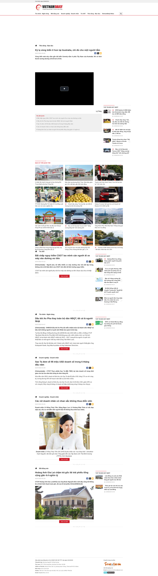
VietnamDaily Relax (108, 13)
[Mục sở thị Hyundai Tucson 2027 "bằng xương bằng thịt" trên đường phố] (107, 150)
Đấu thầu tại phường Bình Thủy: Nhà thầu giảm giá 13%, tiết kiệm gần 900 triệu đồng (79, 183)
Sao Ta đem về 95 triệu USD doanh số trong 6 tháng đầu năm (55, 124)
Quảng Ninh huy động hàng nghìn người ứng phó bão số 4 (112, 260)
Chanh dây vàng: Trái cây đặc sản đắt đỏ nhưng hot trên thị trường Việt (120, 121)
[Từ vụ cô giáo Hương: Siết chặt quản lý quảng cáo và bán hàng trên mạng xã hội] (99, 270)
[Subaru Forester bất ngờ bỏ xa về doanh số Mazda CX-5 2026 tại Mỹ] (109, 194)
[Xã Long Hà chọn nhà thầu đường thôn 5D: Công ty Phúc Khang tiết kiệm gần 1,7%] (79, 238)
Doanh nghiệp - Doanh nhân (70, 13)
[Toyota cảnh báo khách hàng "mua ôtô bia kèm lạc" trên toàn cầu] (109, 173)
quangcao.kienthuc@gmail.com (115, 570)
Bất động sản (55, 13)
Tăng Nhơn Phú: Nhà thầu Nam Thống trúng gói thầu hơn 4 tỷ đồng (109, 226)
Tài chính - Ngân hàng (42, 13)
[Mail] (100, 53)
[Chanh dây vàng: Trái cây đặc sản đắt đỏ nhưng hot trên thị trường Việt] (107, 121)
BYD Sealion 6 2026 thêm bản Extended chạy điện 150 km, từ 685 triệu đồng (121, 112)
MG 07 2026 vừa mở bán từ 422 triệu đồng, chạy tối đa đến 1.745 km (121, 131)
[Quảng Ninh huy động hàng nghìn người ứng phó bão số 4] (99, 260)
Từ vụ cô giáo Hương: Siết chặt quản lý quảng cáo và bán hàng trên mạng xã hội (113, 270)
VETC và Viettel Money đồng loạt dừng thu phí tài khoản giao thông (113, 323)
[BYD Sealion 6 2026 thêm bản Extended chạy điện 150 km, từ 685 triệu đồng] (107, 111)
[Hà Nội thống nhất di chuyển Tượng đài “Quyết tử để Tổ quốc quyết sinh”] (99, 289)
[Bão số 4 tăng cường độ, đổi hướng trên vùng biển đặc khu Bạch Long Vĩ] (99, 280)
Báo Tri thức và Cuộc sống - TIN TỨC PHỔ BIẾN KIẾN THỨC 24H (49, 7)
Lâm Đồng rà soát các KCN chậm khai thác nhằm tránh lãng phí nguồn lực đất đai (113, 477)
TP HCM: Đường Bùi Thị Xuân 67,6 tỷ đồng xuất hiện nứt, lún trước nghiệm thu (49, 205)
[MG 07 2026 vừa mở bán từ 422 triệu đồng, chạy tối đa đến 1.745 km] (107, 131)
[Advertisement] (79, 29)
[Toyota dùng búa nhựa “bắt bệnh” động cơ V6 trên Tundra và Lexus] (107, 140)
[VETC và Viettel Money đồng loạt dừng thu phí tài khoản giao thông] (99, 323)
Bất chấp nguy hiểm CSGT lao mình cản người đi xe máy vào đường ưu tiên (59, 118)
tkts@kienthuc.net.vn (44, 572)
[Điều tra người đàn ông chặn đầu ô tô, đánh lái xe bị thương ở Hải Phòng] (99, 299)
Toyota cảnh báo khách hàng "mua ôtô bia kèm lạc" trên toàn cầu (108, 183)
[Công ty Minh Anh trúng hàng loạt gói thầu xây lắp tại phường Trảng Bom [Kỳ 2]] (49, 238)
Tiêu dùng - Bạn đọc (93, 13)
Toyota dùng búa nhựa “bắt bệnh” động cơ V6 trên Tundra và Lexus (121, 141)
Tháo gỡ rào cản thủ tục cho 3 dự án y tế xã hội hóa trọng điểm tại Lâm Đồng (113, 487)
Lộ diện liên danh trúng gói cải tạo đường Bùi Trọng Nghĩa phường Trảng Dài (48, 183)
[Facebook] (95, 53)
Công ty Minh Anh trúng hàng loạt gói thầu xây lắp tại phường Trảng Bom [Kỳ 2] (48, 248)
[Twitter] (98, 53)
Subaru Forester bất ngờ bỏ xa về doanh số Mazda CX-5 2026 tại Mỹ (107, 205)
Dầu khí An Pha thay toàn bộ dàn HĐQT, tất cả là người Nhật (54, 121)
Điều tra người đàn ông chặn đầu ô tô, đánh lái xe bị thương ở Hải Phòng (113, 300)
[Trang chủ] (36, 46)
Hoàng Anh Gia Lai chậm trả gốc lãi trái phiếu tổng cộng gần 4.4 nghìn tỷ (58, 129)
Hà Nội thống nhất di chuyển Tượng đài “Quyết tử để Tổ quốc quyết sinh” (113, 290)
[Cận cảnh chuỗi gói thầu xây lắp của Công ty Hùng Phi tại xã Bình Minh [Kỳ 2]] (49, 216)
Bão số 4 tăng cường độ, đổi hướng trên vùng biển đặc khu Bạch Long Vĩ (112, 280)
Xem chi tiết (64, 276)
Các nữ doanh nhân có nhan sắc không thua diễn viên (53, 126)
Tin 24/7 (83, 13)
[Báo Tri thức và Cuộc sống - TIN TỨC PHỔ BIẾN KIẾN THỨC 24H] (113, 564)
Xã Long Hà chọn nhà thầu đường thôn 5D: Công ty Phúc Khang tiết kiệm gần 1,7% (77, 248)
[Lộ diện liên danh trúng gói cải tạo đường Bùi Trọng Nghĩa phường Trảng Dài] (49, 173)
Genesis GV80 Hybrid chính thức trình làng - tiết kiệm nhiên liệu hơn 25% (109, 248)
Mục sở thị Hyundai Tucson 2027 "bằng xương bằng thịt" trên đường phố (120, 151)
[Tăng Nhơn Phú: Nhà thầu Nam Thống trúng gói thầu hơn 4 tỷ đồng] (109, 216)
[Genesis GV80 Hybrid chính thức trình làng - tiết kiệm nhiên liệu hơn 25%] (109, 238)
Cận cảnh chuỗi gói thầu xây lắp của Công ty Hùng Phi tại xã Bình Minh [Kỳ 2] (48, 226)
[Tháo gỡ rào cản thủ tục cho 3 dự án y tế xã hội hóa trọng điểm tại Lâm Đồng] (99, 487)
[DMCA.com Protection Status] (109, 572)
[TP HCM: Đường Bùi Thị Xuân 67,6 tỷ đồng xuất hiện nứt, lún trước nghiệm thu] (49, 194)
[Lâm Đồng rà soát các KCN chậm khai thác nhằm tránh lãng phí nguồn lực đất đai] (99, 477)
